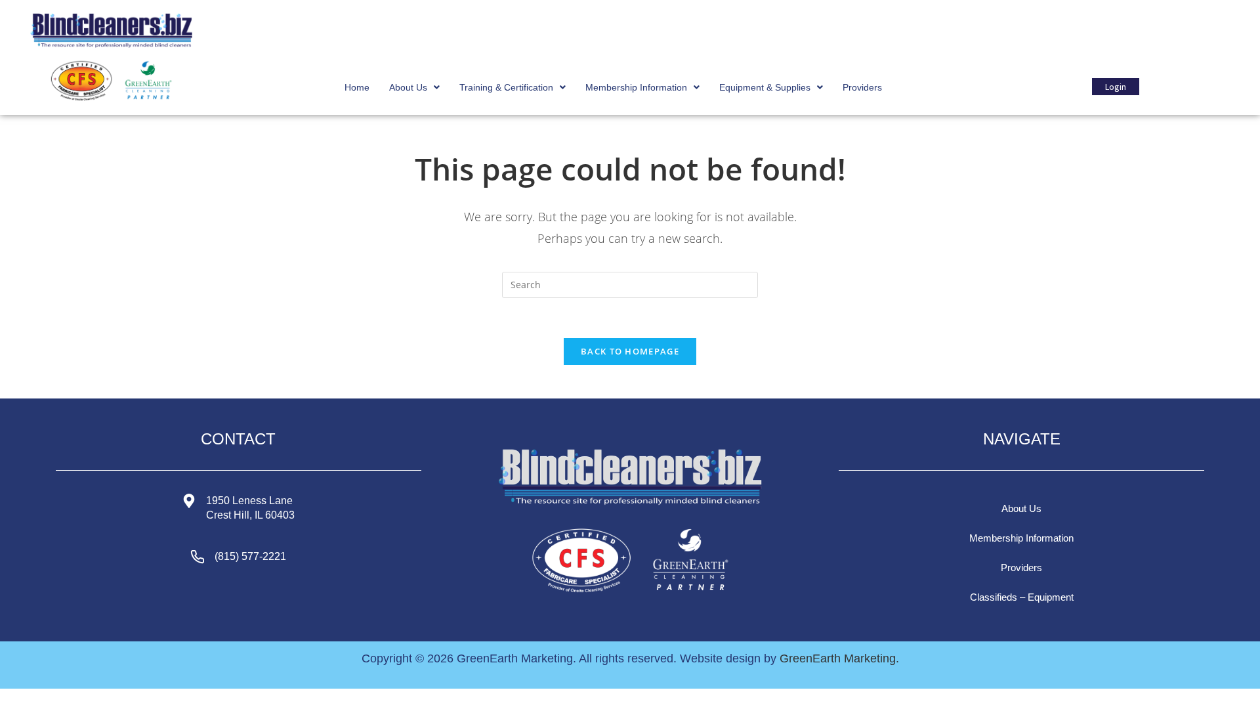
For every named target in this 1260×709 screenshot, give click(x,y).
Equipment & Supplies (764, 87)
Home (357, 87)
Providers (862, 87)
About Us (408, 87)
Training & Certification (506, 87)
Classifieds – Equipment (1022, 597)
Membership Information (636, 87)
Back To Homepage (630, 351)
